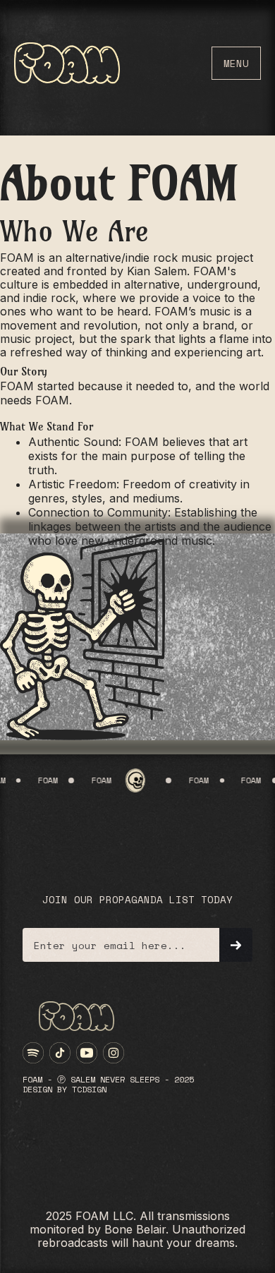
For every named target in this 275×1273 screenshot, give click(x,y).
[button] (236, 63)
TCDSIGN (89, 1089)
